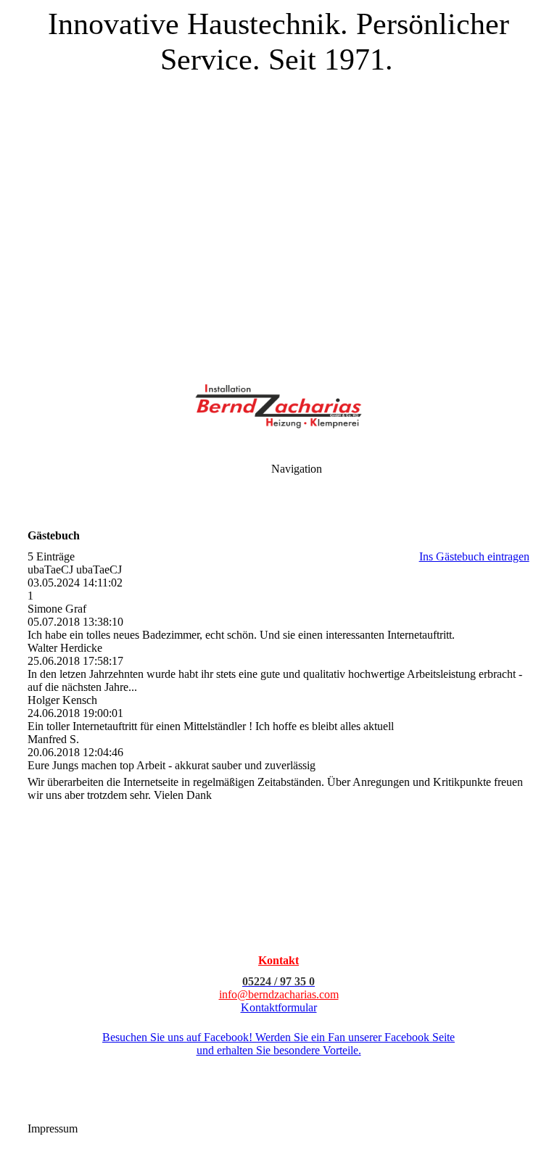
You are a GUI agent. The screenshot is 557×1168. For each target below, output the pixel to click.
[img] (278, 181)
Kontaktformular (279, 1007)
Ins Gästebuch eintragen (474, 556)
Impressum (54, 1128)
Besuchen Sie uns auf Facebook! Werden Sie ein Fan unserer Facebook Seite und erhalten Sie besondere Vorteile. (278, 1043)
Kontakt (278, 960)
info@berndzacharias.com (279, 994)
